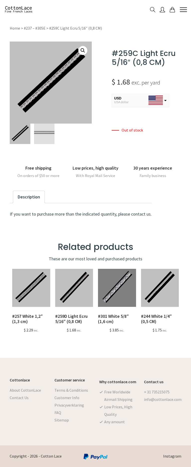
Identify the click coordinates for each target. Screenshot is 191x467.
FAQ (57, 412)
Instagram (172, 456)
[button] (82, 50)
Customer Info (66, 397)
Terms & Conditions (71, 390)
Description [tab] (29, 197)
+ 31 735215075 (157, 391)
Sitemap (61, 420)
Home (15, 28)
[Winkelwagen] (172, 9)
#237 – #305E (35, 28)
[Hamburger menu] (183, 9)
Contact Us (19, 397)
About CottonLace (25, 390)
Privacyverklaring (69, 405)
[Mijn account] (162, 9)
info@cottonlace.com (163, 399)
